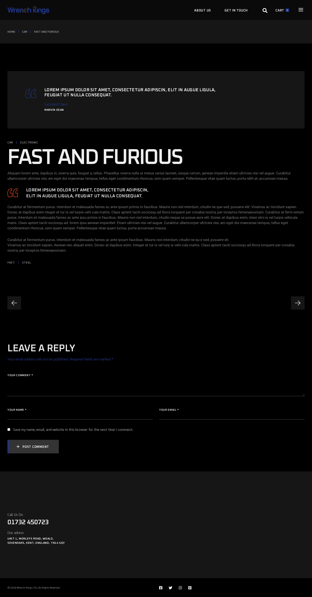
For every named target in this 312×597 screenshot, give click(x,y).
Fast (11, 262)
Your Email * (169, 410)
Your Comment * (20, 375)
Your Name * (17, 410)
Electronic (29, 142)
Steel (26, 262)
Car (24, 32)
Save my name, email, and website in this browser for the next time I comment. (73, 429)
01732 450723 (28, 522)
